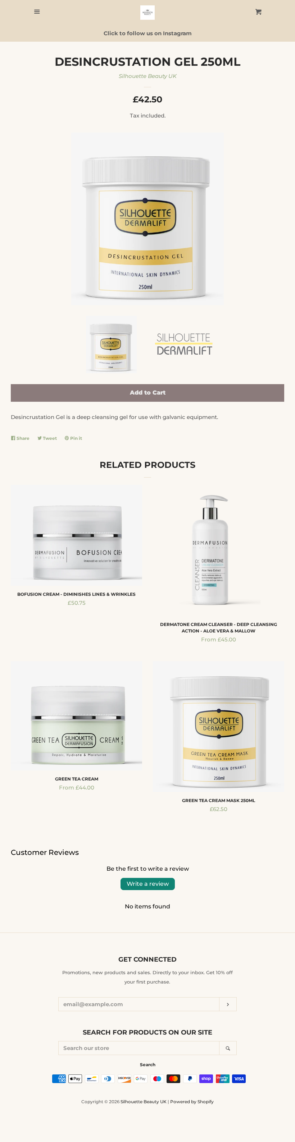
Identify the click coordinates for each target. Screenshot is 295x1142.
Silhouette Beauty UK (148, 76)
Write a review (148, 883)
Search (147, 1064)
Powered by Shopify (192, 1101)
